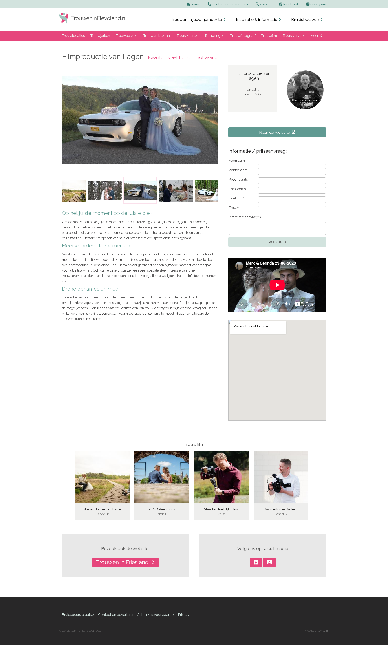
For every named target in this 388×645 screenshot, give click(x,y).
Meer (315, 36)
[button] (68, 190)
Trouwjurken (100, 36)
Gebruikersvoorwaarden (156, 615)
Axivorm (324, 630)
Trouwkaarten (188, 36)
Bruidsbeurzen (305, 19)
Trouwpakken (127, 36)
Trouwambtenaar (157, 36)
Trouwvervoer (294, 36)
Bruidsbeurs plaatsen (79, 615)
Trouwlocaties (73, 36)
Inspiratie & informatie (257, 19)
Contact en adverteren (116, 615)
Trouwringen (215, 36)
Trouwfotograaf (243, 36)
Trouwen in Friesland (123, 562)
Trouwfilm (269, 36)
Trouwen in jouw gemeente (197, 19)
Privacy (184, 615)
